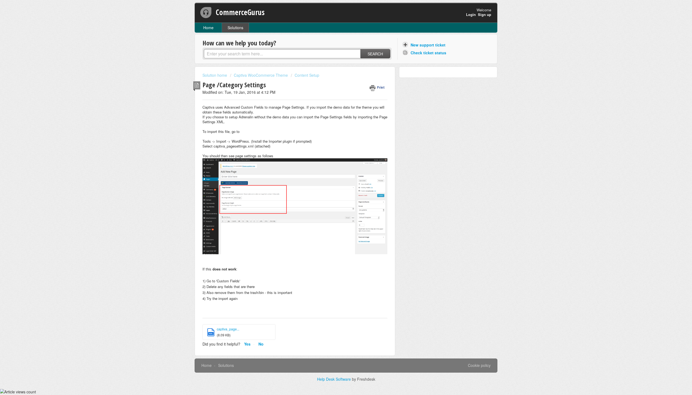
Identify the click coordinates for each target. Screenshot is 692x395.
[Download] (336, 128)
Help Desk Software (334, 379)
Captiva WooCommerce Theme (261, 75)
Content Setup (307, 75)
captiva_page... (228, 329)
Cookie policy (479, 365)
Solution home (215, 75)
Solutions (235, 27)
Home (208, 27)
